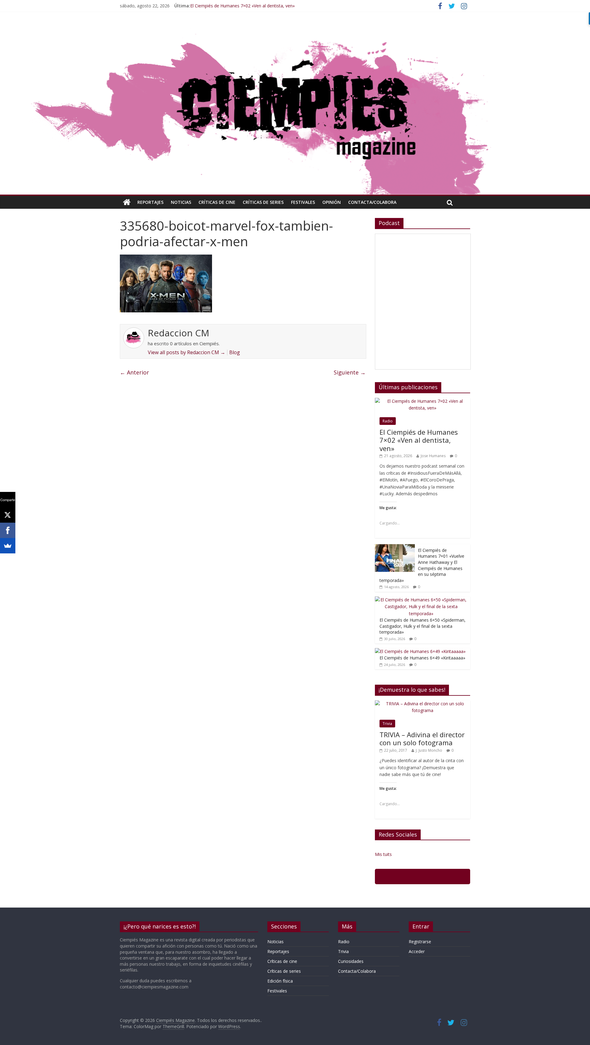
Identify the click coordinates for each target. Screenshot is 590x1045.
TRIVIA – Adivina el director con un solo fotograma (422, 738)
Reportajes (150, 202)
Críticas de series (263, 202)
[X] (7, 515)
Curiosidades (351, 961)
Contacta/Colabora (372, 202)
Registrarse (420, 941)
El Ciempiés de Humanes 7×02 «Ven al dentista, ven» (242, 6)
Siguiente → (350, 372)
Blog (234, 352)
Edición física (280, 981)
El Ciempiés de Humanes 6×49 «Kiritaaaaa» (422, 658)
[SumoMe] (7, 545)
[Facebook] (7, 530)
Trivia (387, 723)
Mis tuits (383, 854)
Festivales (303, 202)
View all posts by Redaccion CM (186, 352)
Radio (388, 421)
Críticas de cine (217, 202)
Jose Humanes (433, 455)
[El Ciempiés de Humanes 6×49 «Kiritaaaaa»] (420, 651)
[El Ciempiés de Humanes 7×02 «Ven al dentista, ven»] (422, 401)
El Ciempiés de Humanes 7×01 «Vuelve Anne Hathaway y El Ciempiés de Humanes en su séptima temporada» (422, 565)
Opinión (331, 202)
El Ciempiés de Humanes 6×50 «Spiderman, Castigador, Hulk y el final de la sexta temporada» (423, 626)
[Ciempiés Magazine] (295, 29)
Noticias (181, 202)
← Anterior (134, 372)
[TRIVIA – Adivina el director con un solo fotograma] (422, 704)
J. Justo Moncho (429, 750)
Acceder (417, 951)
